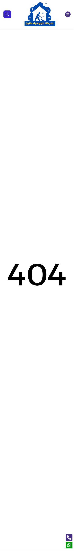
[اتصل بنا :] (69, 537)
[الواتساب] (69, 545)
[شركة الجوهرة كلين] (39, 14)
